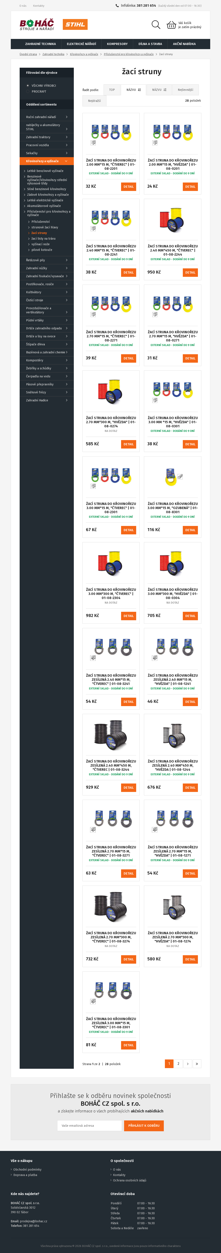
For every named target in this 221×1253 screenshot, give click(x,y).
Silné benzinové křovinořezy (46, 189)
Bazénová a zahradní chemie (45, 352)
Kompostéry (34, 360)
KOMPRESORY (117, 44)
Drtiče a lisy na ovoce (40, 336)
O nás (23, 5)
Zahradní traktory (38, 137)
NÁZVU (131, 90)
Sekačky (32, 153)
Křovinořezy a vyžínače (84, 54)
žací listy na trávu (43, 238)
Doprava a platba (25, 1175)
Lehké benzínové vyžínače (45, 171)
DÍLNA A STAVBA (150, 44)
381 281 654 (146, 5)
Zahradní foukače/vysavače (45, 276)
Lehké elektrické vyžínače (45, 200)
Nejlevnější (185, 90)
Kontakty (38, 5)
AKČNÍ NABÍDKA (184, 44)
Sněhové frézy (36, 392)
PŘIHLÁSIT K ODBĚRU (143, 1126)
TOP (112, 90)
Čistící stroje (34, 300)
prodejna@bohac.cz (33, 1221)
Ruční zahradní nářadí (41, 117)
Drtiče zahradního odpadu (44, 328)
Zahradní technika (53, 54)
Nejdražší (94, 101)
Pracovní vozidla (37, 145)
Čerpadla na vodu (38, 376)
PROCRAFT (39, 91)
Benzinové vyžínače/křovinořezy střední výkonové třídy (47, 180)
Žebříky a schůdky (38, 368)
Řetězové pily (35, 260)
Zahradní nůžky (36, 268)
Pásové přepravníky (40, 384)
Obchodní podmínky (27, 1169)
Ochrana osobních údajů (129, 1180)
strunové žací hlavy (45, 227)
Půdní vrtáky (35, 320)
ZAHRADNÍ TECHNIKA (40, 44)
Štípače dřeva (35, 344)
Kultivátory (33, 292)
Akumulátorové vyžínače (44, 206)
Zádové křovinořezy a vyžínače (48, 195)
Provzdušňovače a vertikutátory (38, 310)
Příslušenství (41, 222)
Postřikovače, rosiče (40, 284)
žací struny (39, 233)
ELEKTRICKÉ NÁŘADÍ (81, 44)
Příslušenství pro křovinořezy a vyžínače (129, 54)
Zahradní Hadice (37, 400)
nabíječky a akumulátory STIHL (43, 127)
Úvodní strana (28, 54)
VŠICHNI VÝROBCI (44, 86)
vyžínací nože (41, 244)
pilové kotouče (42, 250)
